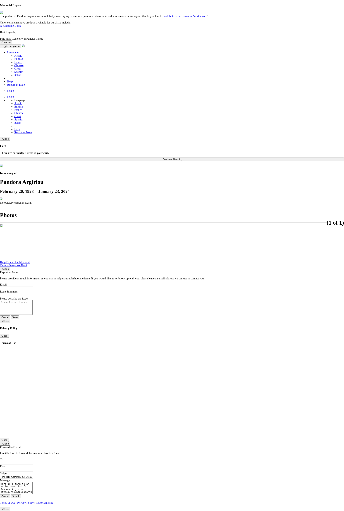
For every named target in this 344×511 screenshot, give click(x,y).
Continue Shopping (172, 159)
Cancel (5, 317)
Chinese (18, 65)
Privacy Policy (25, 502)
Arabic (18, 55)
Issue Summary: (9, 291)
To (1, 459)
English (18, 58)
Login (10, 90)
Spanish (18, 71)
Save (15, 317)
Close (4, 335)
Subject (4, 473)
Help (10, 81)
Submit (16, 496)
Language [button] (12, 52)
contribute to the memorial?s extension (184, 16)
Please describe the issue (14, 298)
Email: (3, 284)
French (18, 62)
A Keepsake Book (10, 25)
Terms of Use (7, 502)
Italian (17, 75)
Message (5, 480)
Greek (17, 68)
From (3, 466)
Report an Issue (16, 84)
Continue (6, 42)
